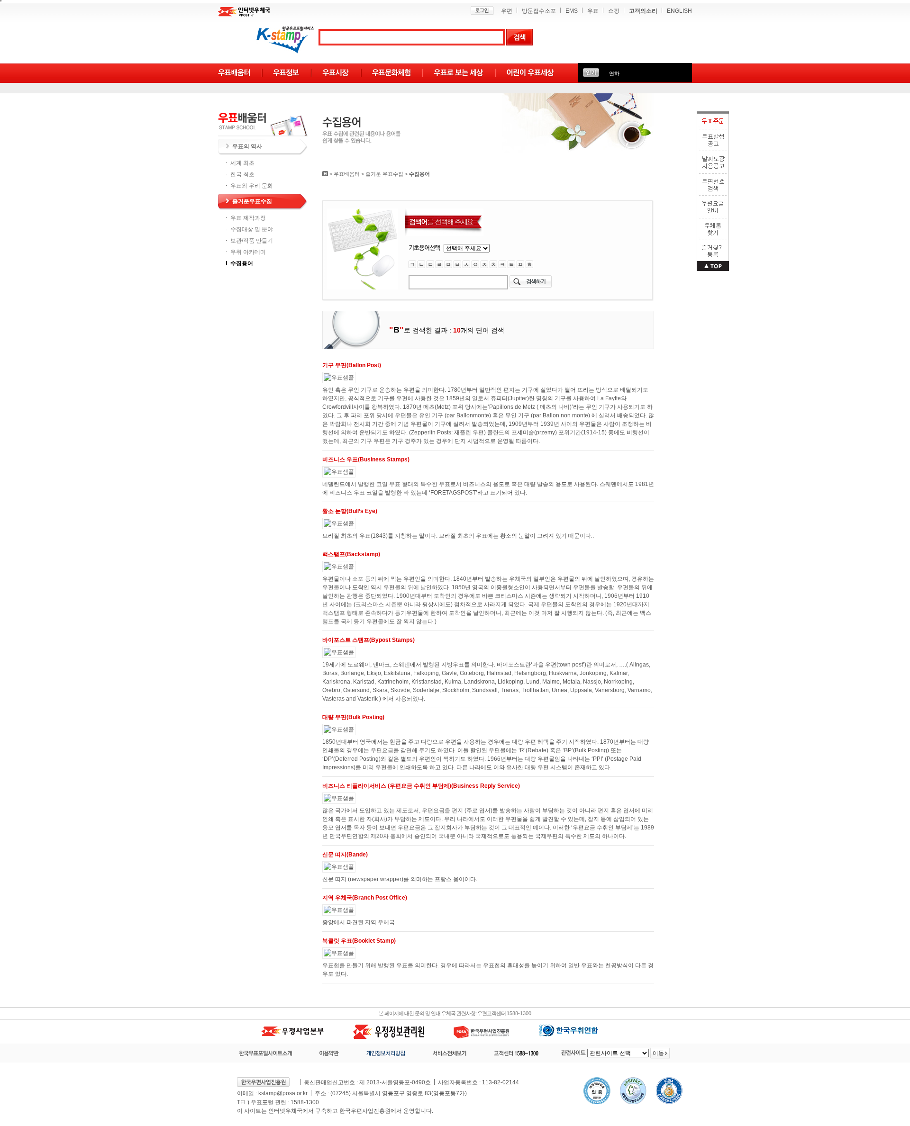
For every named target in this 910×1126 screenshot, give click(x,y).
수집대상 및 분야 (251, 229)
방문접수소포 (539, 11)
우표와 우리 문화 (251, 185)
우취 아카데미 (248, 252)
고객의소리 (643, 11)
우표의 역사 (247, 146)
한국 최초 (242, 174)
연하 (614, 73)
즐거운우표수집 (252, 201)
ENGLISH (679, 11)
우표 (593, 11)
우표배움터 (347, 174)
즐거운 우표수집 (384, 174)
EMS (571, 11)
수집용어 (241, 263)
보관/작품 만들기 (251, 240)
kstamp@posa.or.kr (283, 1093)
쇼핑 (613, 11)
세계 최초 (242, 163)
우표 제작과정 (248, 218)
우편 (506, 11)
